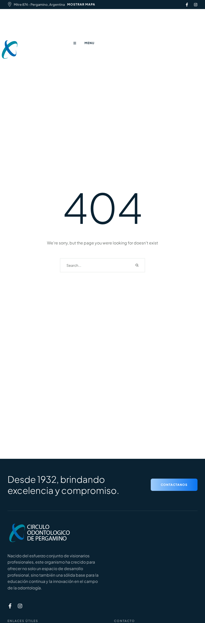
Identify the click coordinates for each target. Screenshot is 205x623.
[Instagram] (196, 5)
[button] (174, 485)
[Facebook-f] (187, 5)
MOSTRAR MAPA (81, 4)
